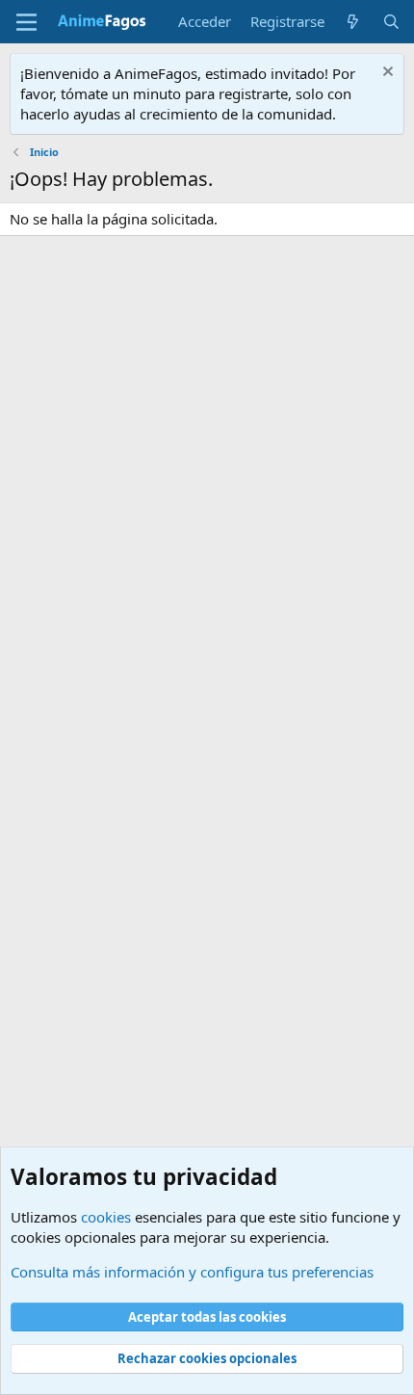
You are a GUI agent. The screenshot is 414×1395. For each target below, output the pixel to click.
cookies (106, 1216)
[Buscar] (391, 21)
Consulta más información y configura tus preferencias (192, 1271)
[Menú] (26, 22)
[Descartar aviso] (385, 74)
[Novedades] (353, 21)
